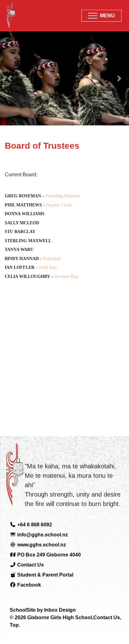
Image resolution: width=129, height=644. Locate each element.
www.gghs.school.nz (41, 544)
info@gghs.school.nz (42, 534)
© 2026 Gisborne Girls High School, (51, 617)
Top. (15, 625)
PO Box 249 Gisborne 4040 (48, 554)
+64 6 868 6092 (34, 524)
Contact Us (30, 564)
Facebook (28, 585)
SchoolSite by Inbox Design (43, 610)
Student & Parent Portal (44, 574)
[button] (101, 16)
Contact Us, (107, 617)
